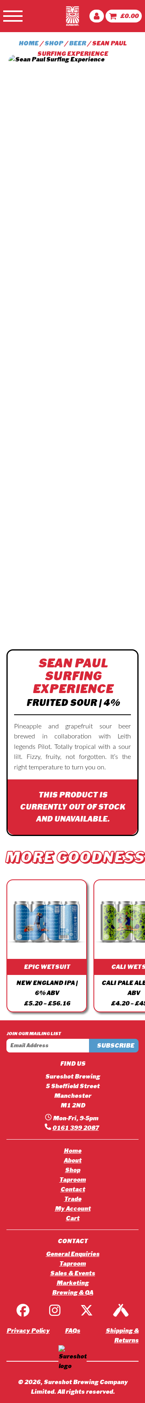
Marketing (72, 1283)
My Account (73, 1208)
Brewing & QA (72, 1292)
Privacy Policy (28, 1331)
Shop (53, 43)
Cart (72, 1218)
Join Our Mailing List (33, 1033)
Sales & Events (72, 1273)
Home (28, 43)
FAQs (72, 1331)
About (72, 1160)
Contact (72, 1189)
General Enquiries (72, 1254)
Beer (77, 43)
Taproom (72, 1180)
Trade (72, 1199)
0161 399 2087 (75, 1128)
